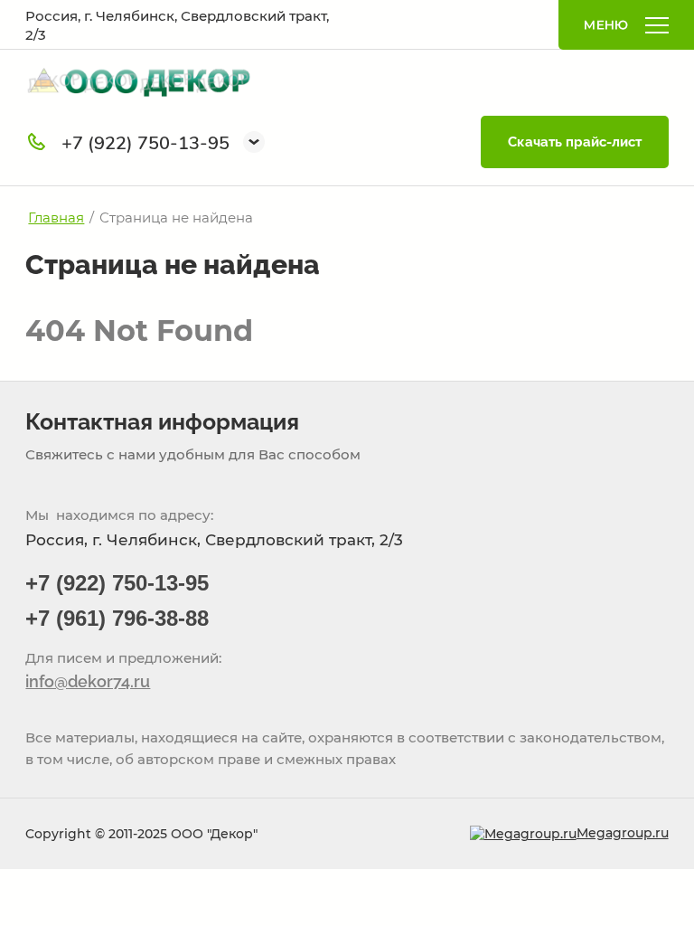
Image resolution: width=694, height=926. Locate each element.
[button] (254, 142)
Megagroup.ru (623, 833)
